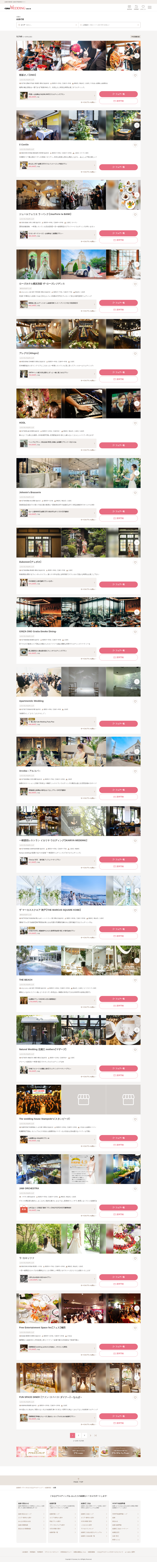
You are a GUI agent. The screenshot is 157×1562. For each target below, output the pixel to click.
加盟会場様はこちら (80, 1552)
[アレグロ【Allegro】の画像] (78, 334)
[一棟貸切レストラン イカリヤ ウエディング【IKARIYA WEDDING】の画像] (78, 821)
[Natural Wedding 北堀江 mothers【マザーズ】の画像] (78, 1030)
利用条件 (40, 1552)
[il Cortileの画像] (78, 125)
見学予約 (120, 101)
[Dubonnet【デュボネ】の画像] (78, 543)
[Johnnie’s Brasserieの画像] (78, 473)
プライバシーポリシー (52, 1552)
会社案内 (25, 1552)
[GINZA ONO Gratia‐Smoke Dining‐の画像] (78, 612)
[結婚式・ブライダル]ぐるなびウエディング (29, 1487)
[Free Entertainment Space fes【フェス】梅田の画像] (78, 1308)
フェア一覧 (120, 94)
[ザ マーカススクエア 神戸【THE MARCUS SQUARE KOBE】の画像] (78, 891)
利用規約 (32, 1552)
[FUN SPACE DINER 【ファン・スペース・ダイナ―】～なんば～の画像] (78, 1378)
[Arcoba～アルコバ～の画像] (78, 751)
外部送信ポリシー (66, 1552)
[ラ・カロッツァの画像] (78, 1239)
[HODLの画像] (78, 403)
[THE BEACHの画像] (78, 960)
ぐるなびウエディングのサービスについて (110, 1552)
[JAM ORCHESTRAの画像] (78, 1169)
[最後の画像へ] (137, 55)
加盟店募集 (91, 1552)
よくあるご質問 (130, 1552)
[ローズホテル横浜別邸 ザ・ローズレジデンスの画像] (78, 264)
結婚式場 (48, 1487)
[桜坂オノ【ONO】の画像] (78, 56)
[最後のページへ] (95, 1435)
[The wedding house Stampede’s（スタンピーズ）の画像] (78, 1099)
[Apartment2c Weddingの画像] (78, 682)
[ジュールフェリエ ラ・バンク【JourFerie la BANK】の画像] (78, 195)
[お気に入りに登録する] (135, 75)
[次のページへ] (90, 1435)
